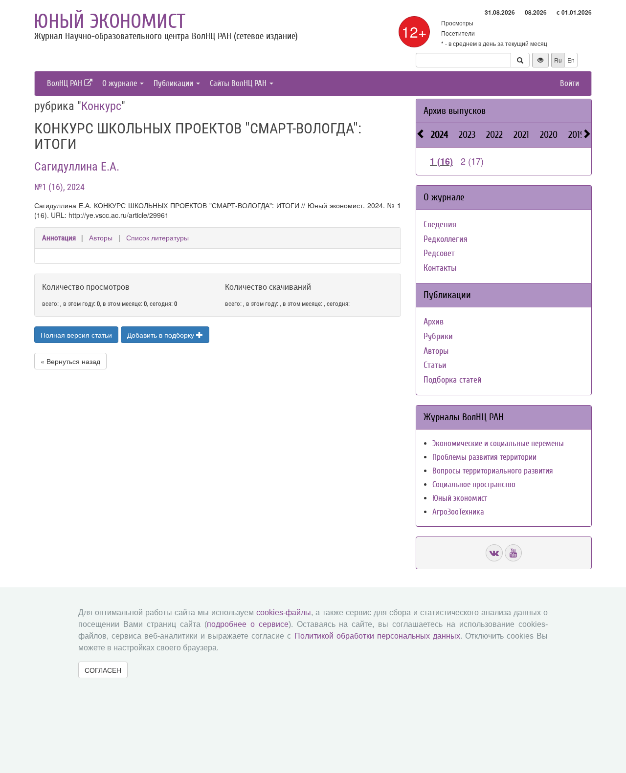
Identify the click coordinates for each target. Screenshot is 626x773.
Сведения (440, 224)
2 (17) (472, 160)
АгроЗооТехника (458, 511)
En (571, 60)
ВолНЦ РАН (65, 83)
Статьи (435, 365)
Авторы (100, 237)
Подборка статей (453, 380)
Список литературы (157, 237)
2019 (576, 134)
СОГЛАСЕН (103, 670)
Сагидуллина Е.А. (76, 166)
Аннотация (59, 238)
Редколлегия (446, 239)
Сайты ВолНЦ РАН (239, 83)
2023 (467, 134)
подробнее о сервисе (248, 624)
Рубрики (438, 336)
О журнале (120, 83)
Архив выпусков (455, 110)
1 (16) (441, 161)
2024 (439, 134)
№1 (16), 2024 (59, 187)
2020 (549, 134)
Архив (434, 322)
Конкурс (101, 106)
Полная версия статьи (76, 335)
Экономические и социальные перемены (498, 443)
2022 (494, 134)
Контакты (440, 268)
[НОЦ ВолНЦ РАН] (494, 552)
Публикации (174, 83)
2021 (521, 134)
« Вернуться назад (70, 361)
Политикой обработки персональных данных (377, 636)
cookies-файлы (283, 612)
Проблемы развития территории (484, 457)
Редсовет (439, 253)
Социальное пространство (473, 484)
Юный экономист (109, 21)
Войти (569, 83)
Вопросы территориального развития (492, 470)
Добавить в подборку (161, 335)
